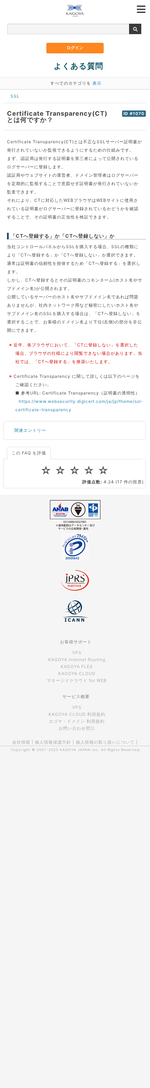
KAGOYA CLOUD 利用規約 (76, 714)
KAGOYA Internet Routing (76, 659)
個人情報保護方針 (53, 742)
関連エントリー (30, 430)
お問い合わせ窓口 (77, 728)
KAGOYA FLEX (77, 666)
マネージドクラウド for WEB (77, 680)
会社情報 (21, 742)
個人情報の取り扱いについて (105, 742)
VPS (77, 652)
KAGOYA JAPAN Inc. (80, 750)
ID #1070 (133, 113)
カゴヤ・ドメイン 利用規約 (77, 721)
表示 (97, 83)
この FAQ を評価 (29, 452)
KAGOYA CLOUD (77, 673)
